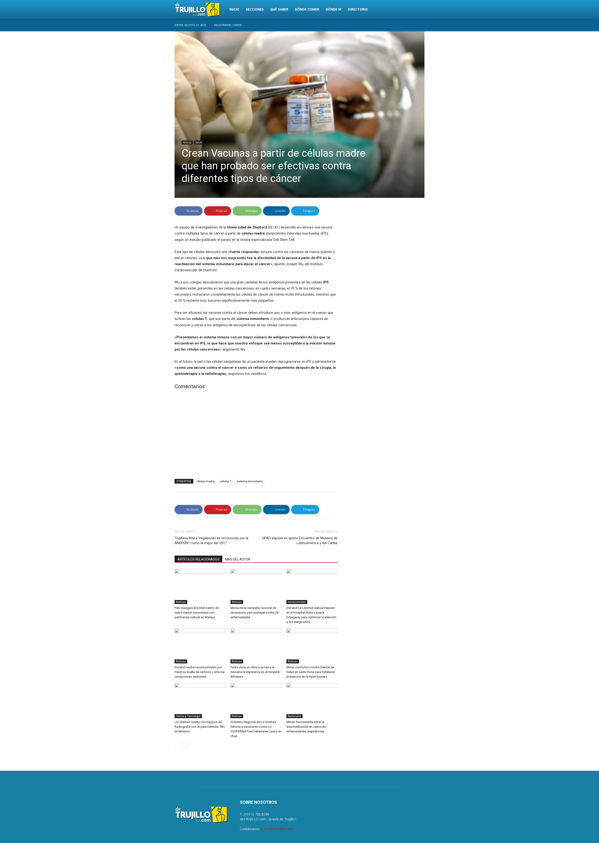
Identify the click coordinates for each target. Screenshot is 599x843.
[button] (418, 9)
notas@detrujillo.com (277, 829)
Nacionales (294, 716)
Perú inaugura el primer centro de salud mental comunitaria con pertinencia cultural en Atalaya (197, 612)
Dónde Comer (307, 9)
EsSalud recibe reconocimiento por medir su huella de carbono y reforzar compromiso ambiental (200, 672)
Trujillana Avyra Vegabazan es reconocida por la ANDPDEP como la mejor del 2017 (211, 540)
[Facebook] (420, 25)
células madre (205, 481)
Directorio (358, 9)
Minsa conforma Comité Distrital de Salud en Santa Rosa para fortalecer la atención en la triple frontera (310, 672)
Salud (198, 142)
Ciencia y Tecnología (188, 716)
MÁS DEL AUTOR (237, 559)
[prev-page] (177, 745)
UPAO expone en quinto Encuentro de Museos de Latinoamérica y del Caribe (299, 540)
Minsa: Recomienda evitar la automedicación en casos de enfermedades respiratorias (306, 726)
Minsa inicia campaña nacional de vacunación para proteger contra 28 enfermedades (254, 612)
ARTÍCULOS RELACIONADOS (198, 559)
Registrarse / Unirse (228, 25)
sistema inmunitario (250, 481)
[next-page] (185, 745)
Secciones (255, 9)
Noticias (187, 142)
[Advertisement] (256, 435)
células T (226, 481)
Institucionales (297, 602)
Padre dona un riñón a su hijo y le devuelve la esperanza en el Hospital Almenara (255, 672)
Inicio (234, 9)
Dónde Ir (333, 9)
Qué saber (279, 9)
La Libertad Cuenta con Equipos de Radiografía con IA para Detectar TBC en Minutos (200, 726)
